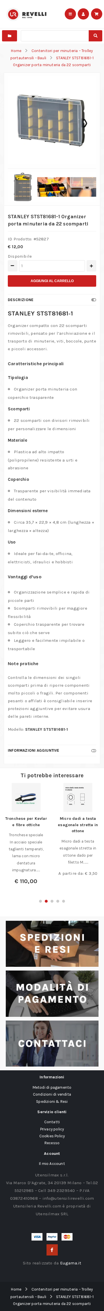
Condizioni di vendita (52, 1094)
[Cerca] (95, 35)
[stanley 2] (22, 187)
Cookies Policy (52, 1136)
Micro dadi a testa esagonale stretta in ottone (78, 824)
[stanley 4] (81, 187)
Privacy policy (52, 1129)
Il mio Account (52, 1163)
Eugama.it (70, 1263)
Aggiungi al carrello (52, 281)
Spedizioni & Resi (52, 1101)
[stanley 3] (52, 187)
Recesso (52, 1143)
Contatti (52, 1122)
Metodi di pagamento (52, 1087)
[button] (40, 901)
